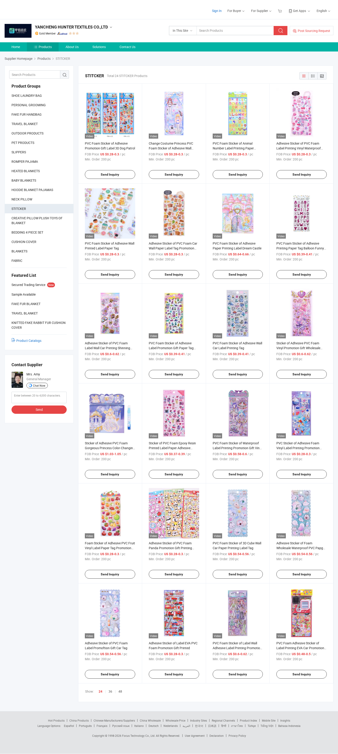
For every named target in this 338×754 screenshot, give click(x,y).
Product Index (248, 720)
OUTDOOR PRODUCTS (27, 133)
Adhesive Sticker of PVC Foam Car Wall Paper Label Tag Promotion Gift (173, 248)
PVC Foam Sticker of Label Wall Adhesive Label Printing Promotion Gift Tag (237, 648)
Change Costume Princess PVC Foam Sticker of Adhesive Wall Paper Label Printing (171, 148)
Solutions (99, 47)
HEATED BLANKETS (25, 171)
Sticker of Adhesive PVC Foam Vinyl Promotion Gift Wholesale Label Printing (298, 348)
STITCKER (18, 208)
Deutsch (154, 726)
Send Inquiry (110, 174)
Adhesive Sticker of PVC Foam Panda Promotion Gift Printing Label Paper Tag (170, 548)
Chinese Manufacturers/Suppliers (114, 720)
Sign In (217, 11)
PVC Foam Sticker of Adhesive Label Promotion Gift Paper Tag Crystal (171, 348)
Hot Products (56, 720)
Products (45, 47)
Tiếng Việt (267, 726)
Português (85, 726)
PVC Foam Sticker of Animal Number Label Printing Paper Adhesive (233, 148)
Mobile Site (268, 720)
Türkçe (252, 726)
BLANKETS (19, 251)
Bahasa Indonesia (289, 726)
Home (15, 47)
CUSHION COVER (23, 242)
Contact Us (127, 47)
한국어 (199, 726)
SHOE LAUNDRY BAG (26, 95)
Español (69, 726)
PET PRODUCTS (22, 142)
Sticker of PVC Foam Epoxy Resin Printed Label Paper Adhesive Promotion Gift (172, 448)
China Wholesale (150, 720)
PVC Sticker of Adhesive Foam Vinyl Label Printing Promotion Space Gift (298, 448)
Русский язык (120, 726)
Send (39, 409)
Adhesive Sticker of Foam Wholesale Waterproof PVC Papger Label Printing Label (301, 548)
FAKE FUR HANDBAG (26, 114)
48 (120, 691)
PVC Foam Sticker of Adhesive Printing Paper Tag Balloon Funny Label (300, 248)
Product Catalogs (28, 340)
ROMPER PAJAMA (24, 161)
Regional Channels (223, 720)
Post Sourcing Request (314, 31)
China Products (79, 720)
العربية (186, 726)
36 (110, 691)
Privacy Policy (237, 735)
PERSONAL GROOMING (28, 105)
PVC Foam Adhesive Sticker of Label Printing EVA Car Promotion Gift (300, 648)
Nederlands (170, 726)
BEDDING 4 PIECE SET (27, 232)
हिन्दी (223, 726)
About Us (72, 47)
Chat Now (39, 385)
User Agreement (195, 735)
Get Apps (299, 11)
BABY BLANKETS (23, 180)
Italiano (139, 726)
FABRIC (16, 260)
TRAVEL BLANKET (24, 124)
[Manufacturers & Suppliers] (34, 9)
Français (102, 726)
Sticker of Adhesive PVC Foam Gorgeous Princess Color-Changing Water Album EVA (110, 448)
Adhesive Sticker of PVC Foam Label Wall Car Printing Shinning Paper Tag (107, 348)
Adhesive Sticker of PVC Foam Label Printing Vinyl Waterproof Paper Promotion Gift (298, 148)
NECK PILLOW (21, 199)
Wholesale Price (175, 720)
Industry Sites (198, 720)
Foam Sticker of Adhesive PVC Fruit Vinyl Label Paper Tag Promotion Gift (110, 548)
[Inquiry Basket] (280, 11)
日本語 (212, 726)
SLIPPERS (18, 152)
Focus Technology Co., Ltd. (139, 735)
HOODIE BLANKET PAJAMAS (32, 190)
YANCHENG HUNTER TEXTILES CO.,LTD (71, 27)
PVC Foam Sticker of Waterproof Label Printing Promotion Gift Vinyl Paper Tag (237, 448)
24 (100, 691)
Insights (285, 720)
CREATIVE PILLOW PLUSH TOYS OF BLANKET (37, 220)
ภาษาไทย (237, 726)
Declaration (216, 735)
